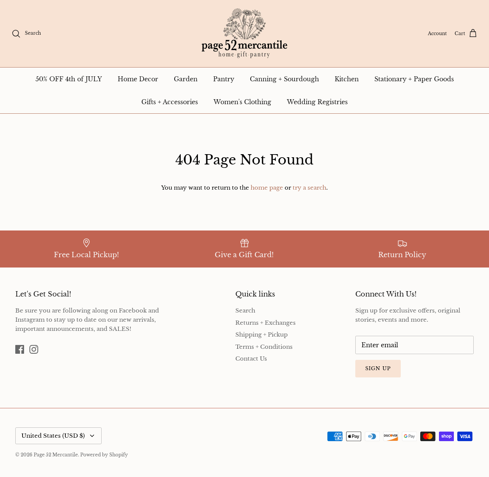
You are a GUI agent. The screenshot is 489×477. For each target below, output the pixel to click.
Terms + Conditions (264, 346)
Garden (186, 79)
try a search (309, 187)
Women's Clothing (242, 102)
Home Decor (138, 79)
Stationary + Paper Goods (414, 79)
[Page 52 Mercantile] (244, 34)
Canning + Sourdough (284, 79)
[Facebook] (19, 349)
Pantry (223, 79)
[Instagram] (33, 349)
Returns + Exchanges (265, 322)
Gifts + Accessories (169, 102)
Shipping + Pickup (261, 334)
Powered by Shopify (104, 455)
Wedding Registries (317, 102)
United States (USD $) (53, 435)
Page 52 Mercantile (56, 455)
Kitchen (347, 79)
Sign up (378, 368)
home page (267, 187)
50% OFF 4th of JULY (69, 79)
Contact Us (251, 358)
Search (245, 310)
